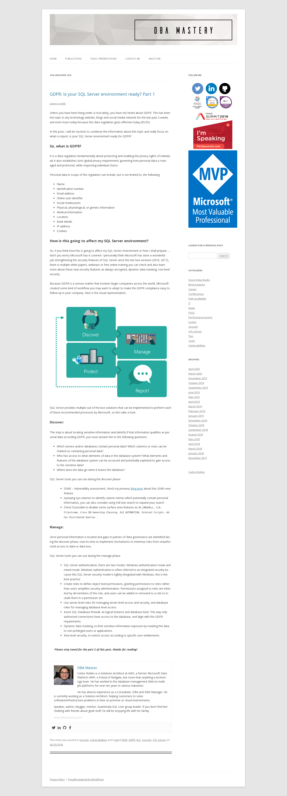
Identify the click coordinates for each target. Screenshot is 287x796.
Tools (191, 341)
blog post (137, 488)
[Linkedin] (59, 728)
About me (154, 58)
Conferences (196, 294)
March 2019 (195, 406)
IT (189, 303)
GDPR (131, 740)
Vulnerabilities (98, 740)
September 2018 (198, 430)
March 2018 (195, 448)
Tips (190, 336)
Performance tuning (200, 317)
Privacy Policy (57, 779)
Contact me (132, 58)
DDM (124, 740)
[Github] (64, 728)
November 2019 (197, 378)
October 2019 (196, 383)
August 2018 (195, 434)
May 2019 (194, 397)
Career (192, 289)
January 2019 (196, 416)
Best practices (196, 284)
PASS (191, 312)
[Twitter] (53, 728)
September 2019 (198, 387)
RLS (138, 740)
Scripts (192, 322)
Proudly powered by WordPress (86, 779)
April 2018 (194, 444)
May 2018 (194, 439)
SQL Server (159, 740)
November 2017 (197, 458)
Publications (73, 58)
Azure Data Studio (199, 280)
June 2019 (194, 392)
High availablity (197, 298)
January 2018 (196, 453)
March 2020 (195, 373)
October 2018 (196, 425)
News (191, 308)
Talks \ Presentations (103, 58)
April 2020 (194, 369)
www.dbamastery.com (68, 717)
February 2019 (196, 411)
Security (84, 740)
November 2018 (197, 420)
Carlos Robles (196, 472)
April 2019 (194, 401)
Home (53, 58)
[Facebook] (70, 728)
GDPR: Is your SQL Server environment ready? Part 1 (102, 94)
